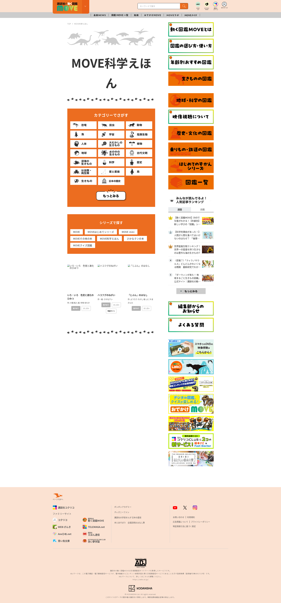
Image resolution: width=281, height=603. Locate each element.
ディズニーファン (121, 512)
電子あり (76, 308)
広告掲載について (180, 521)
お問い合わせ (178, 517)
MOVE (76, 232)
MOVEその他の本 (82, 238)
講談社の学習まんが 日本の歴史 (127, 517)
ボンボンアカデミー (122, 506)
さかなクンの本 (135, 238)
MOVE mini (128, 232)
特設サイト (111, 311)
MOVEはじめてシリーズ (101, 232)
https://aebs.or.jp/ (141, 579)
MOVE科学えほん (109, 238)
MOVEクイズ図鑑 (82, 245)
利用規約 (191, 517)
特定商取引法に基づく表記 (184, 526)
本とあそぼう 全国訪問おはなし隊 (129, 522)
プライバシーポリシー (200, 521)
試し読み (86, 308)
